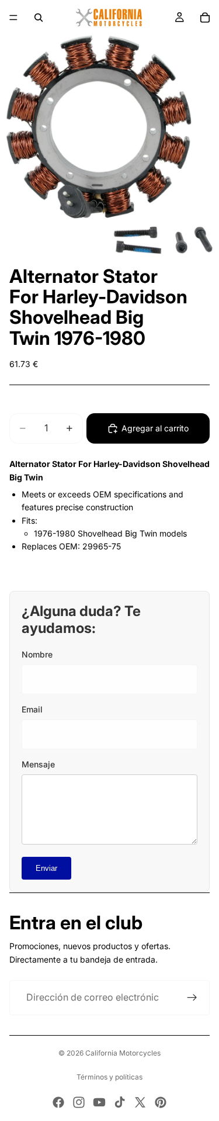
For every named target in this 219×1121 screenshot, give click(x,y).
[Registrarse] (192, 997)
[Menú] (13, 17)
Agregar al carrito (155, 428)
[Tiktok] (120, 1102)
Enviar (46, 868)
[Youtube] (99, 1102)
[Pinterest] (161, 1102)
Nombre (37, 654)
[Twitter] (140, 1102)
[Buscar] (38, 17)
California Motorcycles (123, 1053)
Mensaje (38, 764)
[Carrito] (205, 17)
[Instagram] (79, 1102)
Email (32, 709)
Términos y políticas (109, 1076)
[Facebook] (58, 1102)
